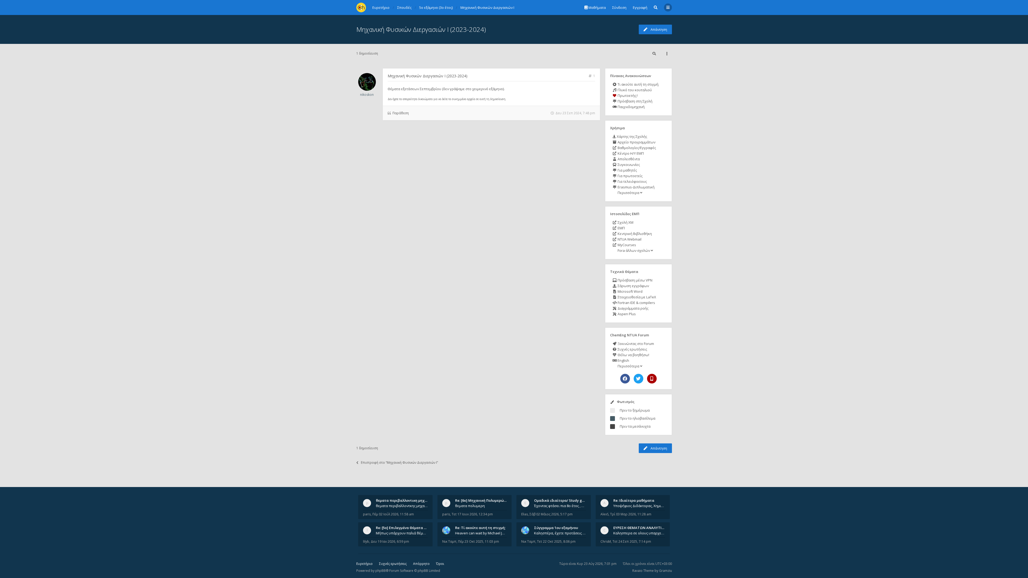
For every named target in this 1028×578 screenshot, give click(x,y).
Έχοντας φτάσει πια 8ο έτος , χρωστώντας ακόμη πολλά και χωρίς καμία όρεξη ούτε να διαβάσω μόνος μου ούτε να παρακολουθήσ (560, 505)
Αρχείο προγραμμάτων (636, 142)
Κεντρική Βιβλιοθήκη (634, 233)
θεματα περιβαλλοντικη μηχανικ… (405, 500)
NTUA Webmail (629, 239)
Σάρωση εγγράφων (633, 285)
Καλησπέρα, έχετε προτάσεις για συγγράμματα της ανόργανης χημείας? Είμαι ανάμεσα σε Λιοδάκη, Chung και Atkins (560, 533)
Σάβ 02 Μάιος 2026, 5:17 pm (551, 514)
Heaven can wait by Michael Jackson (481, 533)
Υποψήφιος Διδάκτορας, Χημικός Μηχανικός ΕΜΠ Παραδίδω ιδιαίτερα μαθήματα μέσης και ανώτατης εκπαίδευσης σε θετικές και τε (639, 505)
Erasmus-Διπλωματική (636, 187)
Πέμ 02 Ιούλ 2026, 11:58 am (393, 514)
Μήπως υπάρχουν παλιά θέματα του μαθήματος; (402, 533)
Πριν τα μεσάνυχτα (635, 426)
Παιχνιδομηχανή (631, 106)
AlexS (604, 514)
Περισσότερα (628, 192)
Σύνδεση (619, 7)
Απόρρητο (421, 563)
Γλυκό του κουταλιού (634, 90)
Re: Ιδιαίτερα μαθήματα (633, 500)
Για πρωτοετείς (629, 175)
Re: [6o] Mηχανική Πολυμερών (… (483, 500)
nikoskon (367, 94)
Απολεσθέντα (628, 159)
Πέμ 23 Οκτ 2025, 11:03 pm (478, 541)
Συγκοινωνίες (628, 164)
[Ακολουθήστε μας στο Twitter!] (638, 378)
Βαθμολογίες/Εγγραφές (636, 147)
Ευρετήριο (364, 563)
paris (367, 514)
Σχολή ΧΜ (625, 222)
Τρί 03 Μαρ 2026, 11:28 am (630, 514)
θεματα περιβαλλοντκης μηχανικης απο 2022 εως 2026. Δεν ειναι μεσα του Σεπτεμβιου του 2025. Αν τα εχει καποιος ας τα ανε (402, 505)
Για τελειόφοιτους (632, 181)
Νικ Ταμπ (449, 541)
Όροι (440, 563)
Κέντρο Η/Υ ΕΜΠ (630, 153)
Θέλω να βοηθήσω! (633, 354)
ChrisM (605, 541)
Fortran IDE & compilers (636, 302)
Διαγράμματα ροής (632, 308)
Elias (524, 514)
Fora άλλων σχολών (634, 250)
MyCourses (626, 244)
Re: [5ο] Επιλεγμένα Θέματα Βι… (403, 527)
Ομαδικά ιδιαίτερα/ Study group (562, 500)
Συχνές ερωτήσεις (632, 349)
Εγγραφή (640, 7)
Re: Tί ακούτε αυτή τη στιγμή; (480, 527)
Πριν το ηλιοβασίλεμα (637, 418)
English (623, 360)
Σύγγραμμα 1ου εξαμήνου (556, 527)
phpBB (380, 570)
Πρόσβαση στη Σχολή (634, 101)
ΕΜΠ (621, 228)
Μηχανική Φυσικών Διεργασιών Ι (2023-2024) (421, 29)
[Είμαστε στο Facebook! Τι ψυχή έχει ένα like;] (625, 378)
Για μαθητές (627, 170)
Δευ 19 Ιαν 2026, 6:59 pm (390, 541)
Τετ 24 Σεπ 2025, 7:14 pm (632, 541)
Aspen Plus (626, 313)
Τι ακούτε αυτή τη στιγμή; (638, 84)
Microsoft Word (629, 291)
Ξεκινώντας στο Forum (635, 343)
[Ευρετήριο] (361, 7)
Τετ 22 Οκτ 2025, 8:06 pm (556, 541)
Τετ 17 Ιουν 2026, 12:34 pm (472, 514)
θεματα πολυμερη (470, 505)
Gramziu (665, 570)
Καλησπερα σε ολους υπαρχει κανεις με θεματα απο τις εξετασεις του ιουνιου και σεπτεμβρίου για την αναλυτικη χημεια (639, 533)
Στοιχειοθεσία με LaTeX (636, 297)
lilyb (366, 541)
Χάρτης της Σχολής (631, 136)
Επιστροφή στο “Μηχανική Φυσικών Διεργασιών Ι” (399, 462)
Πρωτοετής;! (627, 95)
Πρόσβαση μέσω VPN (634, 280)
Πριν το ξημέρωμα (635, 410)
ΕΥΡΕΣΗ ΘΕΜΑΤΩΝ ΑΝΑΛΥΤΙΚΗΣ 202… (645, 527)
